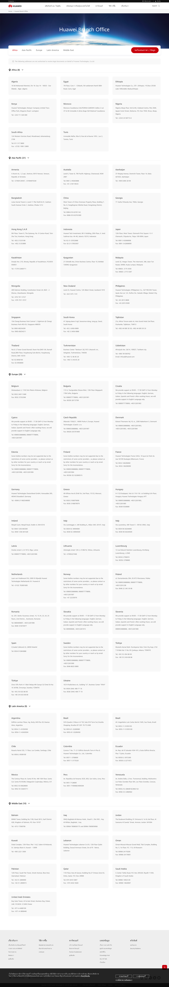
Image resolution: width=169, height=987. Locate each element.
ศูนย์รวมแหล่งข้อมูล (106, 948)
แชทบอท (41, 952)
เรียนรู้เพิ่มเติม (85, 976)
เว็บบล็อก (102, 962)
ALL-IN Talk (103, 959)
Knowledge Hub (105, 955)
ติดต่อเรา (11, 955)
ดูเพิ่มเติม (11, 959)
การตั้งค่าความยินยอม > (124, 980)
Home (10, 11)
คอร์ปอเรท (133, 945)
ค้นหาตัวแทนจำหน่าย (45, 948)
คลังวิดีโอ (102, 952)
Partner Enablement (75, 952)
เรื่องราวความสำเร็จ (106, 945)
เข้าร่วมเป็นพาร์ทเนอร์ (76, 945)
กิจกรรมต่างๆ (12, 952)
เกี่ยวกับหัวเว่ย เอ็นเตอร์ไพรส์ (16, 945)
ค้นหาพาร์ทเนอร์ (74, 948)
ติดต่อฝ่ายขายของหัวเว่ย (46, 945)
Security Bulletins (135, 948)
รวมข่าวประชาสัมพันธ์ (15, 948)
